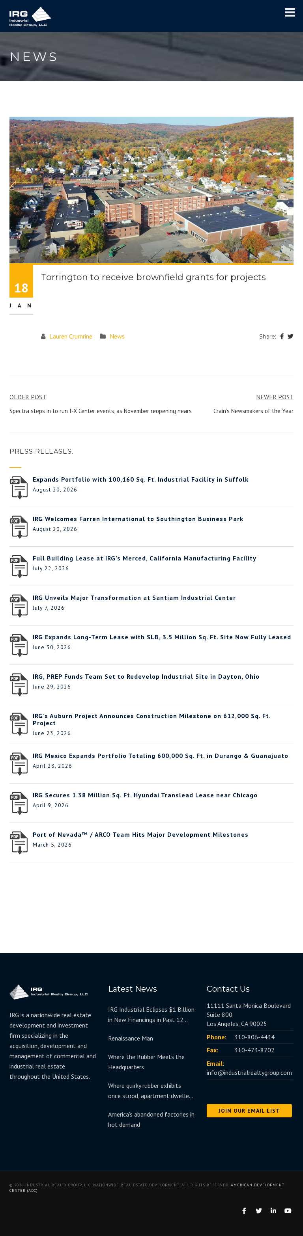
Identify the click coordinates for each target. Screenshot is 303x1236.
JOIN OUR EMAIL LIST (249, 1110)
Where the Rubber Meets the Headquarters (146, 1062)
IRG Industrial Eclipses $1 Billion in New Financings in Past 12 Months (151, 1015)
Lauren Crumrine (70, 336)
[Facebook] (282, 336)
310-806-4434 (254, 1037)
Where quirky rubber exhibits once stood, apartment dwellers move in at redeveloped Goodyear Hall (151, 1091)
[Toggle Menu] (290, 12)
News (117, 336)
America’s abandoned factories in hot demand (151, 1119)
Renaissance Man (130, 1038)
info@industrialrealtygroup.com (249, 1072)
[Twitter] (291, 336)
